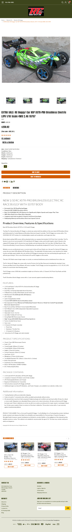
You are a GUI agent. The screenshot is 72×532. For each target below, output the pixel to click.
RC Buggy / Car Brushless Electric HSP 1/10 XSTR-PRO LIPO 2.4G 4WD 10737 (27, 457)
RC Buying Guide (5, 510)
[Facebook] (2, 182)
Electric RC (9, 20)
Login (38, 488)
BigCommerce (38, 520)
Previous (3, 59)
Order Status (40, 490)
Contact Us (4, 508)
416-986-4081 (9, 2)
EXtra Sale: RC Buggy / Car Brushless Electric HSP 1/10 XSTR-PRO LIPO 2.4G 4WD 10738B (10, 459)
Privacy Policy (5, 506)
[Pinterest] (14, 182)
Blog (2, 512)
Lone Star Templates (54, 520)
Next (68, 59)
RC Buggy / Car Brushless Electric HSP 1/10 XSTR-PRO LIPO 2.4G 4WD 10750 (44, 457)
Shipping (3, 504)
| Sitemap (27, 520)
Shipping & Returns (42, 492)
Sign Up (43, 488)
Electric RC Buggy (18, 20)
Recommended (8, 438)
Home (2, 20)
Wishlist (39, 486)
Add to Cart (11, 467)
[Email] (5, 182)
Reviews (16, 187)
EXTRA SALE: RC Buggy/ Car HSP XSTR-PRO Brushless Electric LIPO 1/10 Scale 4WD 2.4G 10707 (27, 21)
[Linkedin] (12, 182)
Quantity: (4, 163)
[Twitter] (9, 182)
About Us (3, 502)
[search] (62, 2)
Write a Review (8, 142)
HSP (2, 119)
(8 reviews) (5, 138)
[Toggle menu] (2, 3)
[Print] (7, 182)
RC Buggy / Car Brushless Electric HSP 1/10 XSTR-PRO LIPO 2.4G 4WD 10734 (61, 456)
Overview (6, 187)
